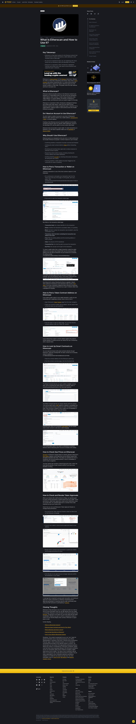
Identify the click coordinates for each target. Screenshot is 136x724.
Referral (89, 680)
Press (51, 685)
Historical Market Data (92, 685)
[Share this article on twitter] (87, 13)
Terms (51, 688)
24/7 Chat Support (91, 693)
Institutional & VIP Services (80, 682)
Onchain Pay (78, 685)
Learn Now (75, 5)
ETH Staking (65, 692)
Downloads (52, 698)
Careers (51, 680)
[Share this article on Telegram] (94, 13)
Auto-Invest (65, 691)
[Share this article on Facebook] (91, 13)
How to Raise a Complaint (92, 707)
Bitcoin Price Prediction (80, 697)
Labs (76, 683)
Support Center (91, 694)
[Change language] (131, 2)
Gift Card (64, 688)
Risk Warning (52, 695)
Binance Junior (65, 685)
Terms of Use (44, 718)
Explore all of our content (67, 671)
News (51, 683)
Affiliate (89, 679)
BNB (89, 682)
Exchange (64, 679)
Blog (50, 692)
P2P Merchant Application (80, 679)
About (51, 679)
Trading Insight (91, 686)
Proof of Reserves (91, 688)
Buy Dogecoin (78, 706)
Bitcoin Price (78, 693)
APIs (89, 700)
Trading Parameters (91, 703)
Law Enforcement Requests (93, 706)
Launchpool (65, 689)
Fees (89, 698)
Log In (122, 2)
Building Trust (52, 691)
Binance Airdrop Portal (92, 704)
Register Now (93, 110)
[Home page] (8, 2)
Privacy (51, 689)
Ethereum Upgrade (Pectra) (80, 700)
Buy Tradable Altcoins (79, 709)
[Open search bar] (119, 2)
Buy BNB (77, 703)
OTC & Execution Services (92, 683)
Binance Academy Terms (55, 718)
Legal (51, 686)
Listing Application (79, 680)
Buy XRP (77, 705)
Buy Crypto (65, 680)
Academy (64, 686)
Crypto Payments (66, 683)
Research (64, 695)
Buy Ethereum (78, 708)
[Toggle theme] (133, 2)
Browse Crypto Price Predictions (81, 696)
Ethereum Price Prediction (80, 699)
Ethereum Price (78, 694)
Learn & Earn (78, 690)
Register (127, 2)
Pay (63, 682)
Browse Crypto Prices (79, 691)
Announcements (52, 682)
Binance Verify (90, 701)
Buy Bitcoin (77, 702)
